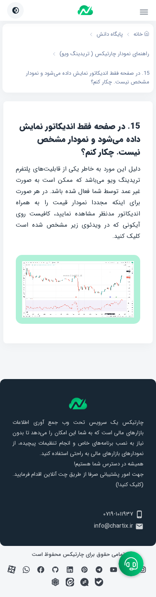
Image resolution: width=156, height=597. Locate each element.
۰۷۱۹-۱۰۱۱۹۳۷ (118, 514)
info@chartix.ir (113, 526)
